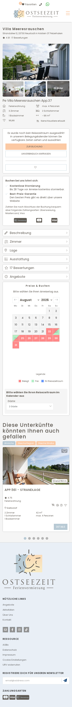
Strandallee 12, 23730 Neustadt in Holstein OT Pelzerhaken (33, 33)
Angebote (8, 604)
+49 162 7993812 (48, 4)
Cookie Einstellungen (14, 660)
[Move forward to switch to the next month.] (56, 300)
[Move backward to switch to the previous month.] (15, 300)
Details (60, 526)
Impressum (9, 654)
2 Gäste (13, 406)
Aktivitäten (8, 609)
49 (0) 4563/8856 (41, 4)
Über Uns (8, 615)
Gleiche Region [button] (26, 443)
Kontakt (7, 619)
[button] (36, 232)
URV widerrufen (11, 664)
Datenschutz (10, 650)
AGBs (6, 644)
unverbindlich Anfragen (36, 153)
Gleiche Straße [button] (46, 443)
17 (19, 37)
